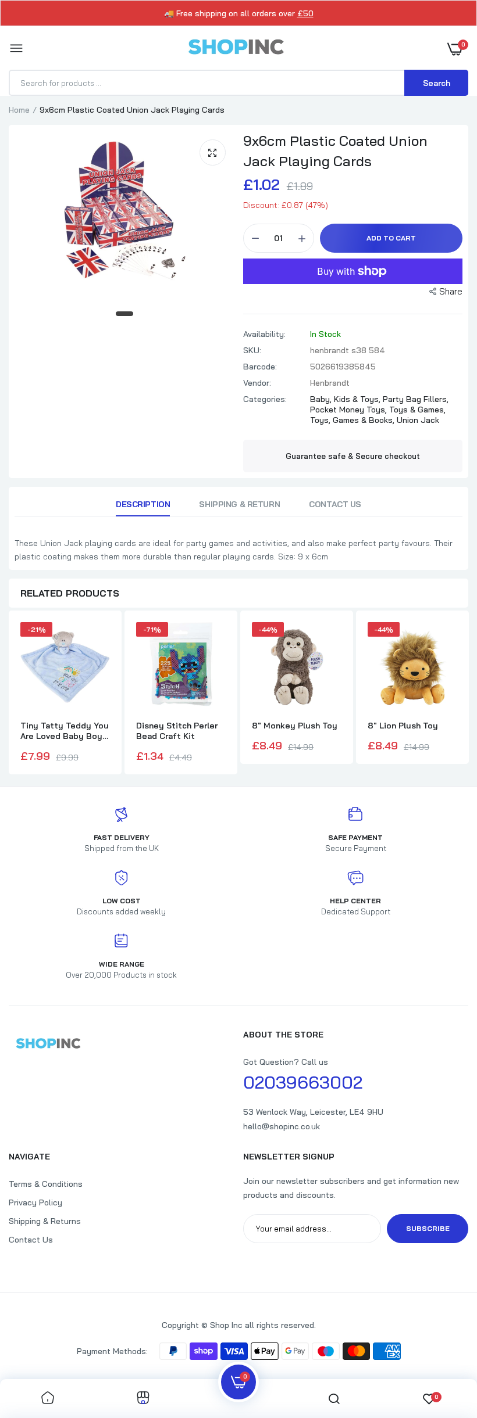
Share (450, 291)
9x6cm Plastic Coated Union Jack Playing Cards (335, 151)
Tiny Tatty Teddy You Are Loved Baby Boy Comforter (64, 730)
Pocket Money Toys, (349, 409)
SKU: (252, 350)
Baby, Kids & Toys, (346, 399)
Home (19, 110)
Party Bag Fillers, (415, 399)
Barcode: (260, 366)
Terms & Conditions (46, 1184)
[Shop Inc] (235, 48)
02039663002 (302, 1082)
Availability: (264, 334)
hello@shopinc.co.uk (281, 1126)
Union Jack (418, 420)
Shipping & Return (239, 504)
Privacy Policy (35, 1202)
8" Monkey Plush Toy (294, 725)
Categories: (265, 399)
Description (143, 504)
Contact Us (335, 504)
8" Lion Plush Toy (403, 725)
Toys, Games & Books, (353, 420)
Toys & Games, (417, 409)
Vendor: (257, 383)
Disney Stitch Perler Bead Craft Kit (177, 730)
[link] (47, 1398)
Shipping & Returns (45, 1221)
